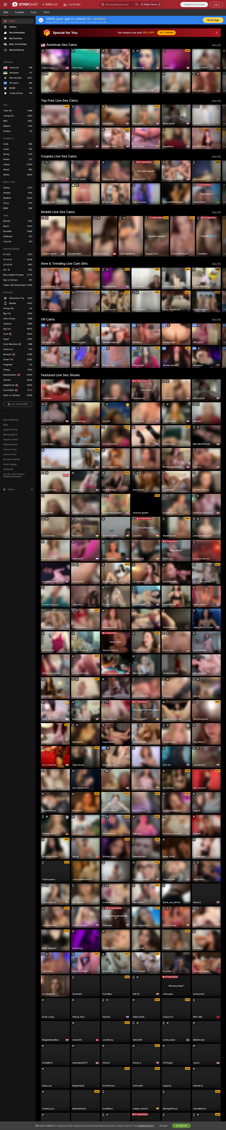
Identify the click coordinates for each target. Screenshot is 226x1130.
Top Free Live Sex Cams (59, 100)
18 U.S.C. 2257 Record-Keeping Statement (14, 475)
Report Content (10, 439)
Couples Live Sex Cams (59, 156)
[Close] (217, 33)
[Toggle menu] (5, 4)
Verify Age (213, 20)
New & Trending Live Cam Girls (64, 264)
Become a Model (11, 459)
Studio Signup (10, 464)
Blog (5, 425)
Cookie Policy (146, 1125)
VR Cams (48, 319)
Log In (216, 4)
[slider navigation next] (217, 71)
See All (216, 45)
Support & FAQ (10, 430)
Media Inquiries (10, 444)
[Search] (136, 4)
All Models (8, 469)
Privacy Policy (10, 449)
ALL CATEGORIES (20, 404)
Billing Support (10, 434)
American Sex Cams (61, 45)
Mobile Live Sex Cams (58, 212)
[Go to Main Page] (25, 4)
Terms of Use (9, 454)
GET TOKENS (166, 33)
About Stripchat (10, 420)
